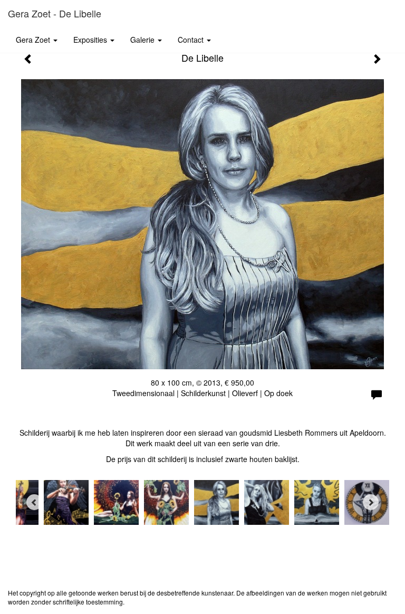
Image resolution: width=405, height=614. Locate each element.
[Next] (371, 502)
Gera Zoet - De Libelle (54, 13)
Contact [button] (192, 39)
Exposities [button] (91, 39)
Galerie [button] (143, 39)
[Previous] (34, 502)
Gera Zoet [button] (34, 39)
